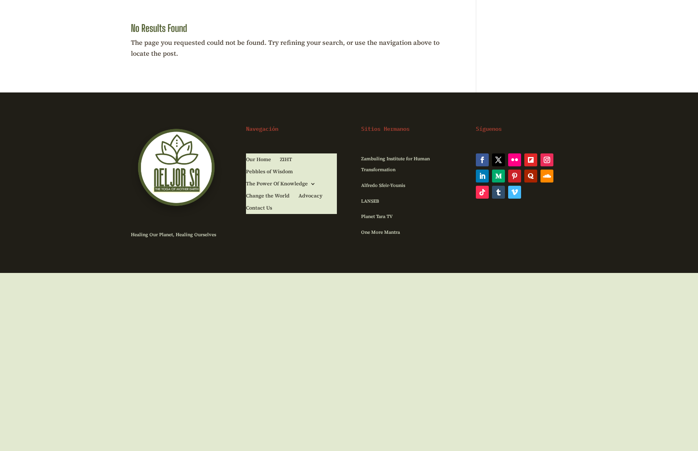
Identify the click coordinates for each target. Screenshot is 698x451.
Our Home (258, 160)
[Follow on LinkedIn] (482, 176)
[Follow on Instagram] (546, 159)
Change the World (268, 196)
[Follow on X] (498, 159)
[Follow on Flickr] (514, 159)
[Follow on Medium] (498, 176)
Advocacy (310, 196)
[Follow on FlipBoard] (530, 159)
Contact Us (259, 208)
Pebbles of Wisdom (269, 172)
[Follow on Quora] (530, 176)
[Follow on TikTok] (482, 192)
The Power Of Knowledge (277, 184)
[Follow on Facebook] (482, 159)
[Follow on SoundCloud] (546, 176)
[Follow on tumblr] (498, 192)
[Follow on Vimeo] (514, 192)
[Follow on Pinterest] (514, 176)
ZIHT (286, 160)
